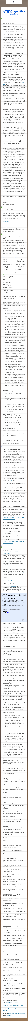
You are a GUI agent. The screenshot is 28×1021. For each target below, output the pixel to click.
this (11, 480)
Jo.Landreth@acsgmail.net (12, 1002)
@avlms (9, 1015)
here (24, 572)
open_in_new (23, 620)
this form (13, 586)
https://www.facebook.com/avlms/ (16, 1013)
